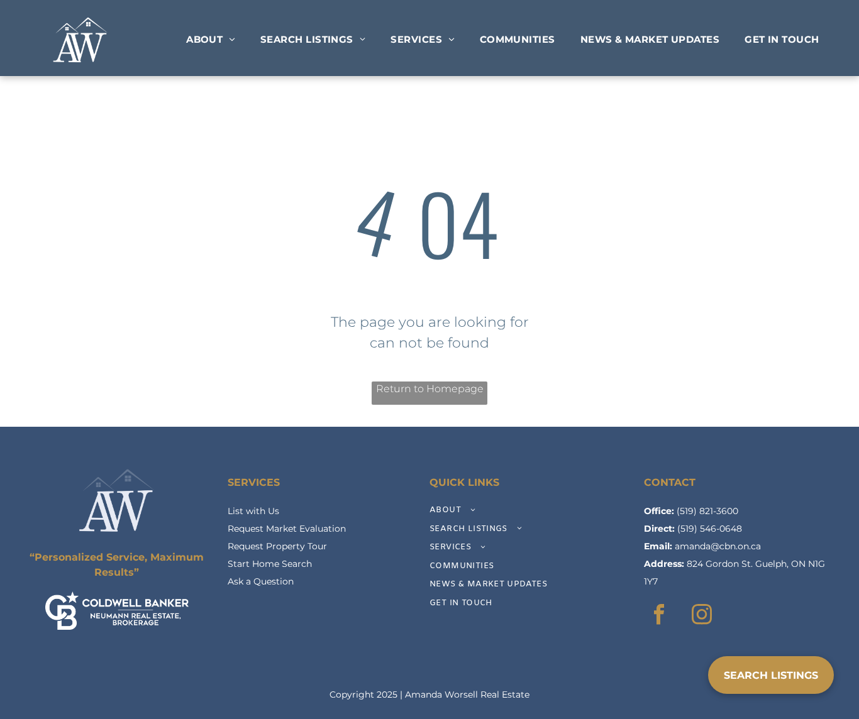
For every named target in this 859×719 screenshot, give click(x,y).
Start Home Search (270, 563)
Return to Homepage (430, 389)
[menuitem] (211, 40)
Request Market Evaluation (287, 528)
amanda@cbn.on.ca (718, 546)
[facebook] (659, 615)
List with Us (253, 511)
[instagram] (702, 615)
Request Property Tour (277, 546)
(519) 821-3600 (707, 511)
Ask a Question (261, 581)
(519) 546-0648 (709, 528)
